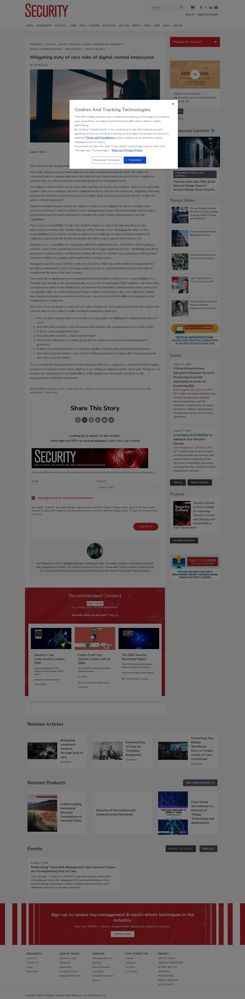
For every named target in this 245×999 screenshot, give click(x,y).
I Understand (135, 160)
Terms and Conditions (100, 138)
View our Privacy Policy (127, 150)
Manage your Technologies (107, 160)
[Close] (173, 104)
